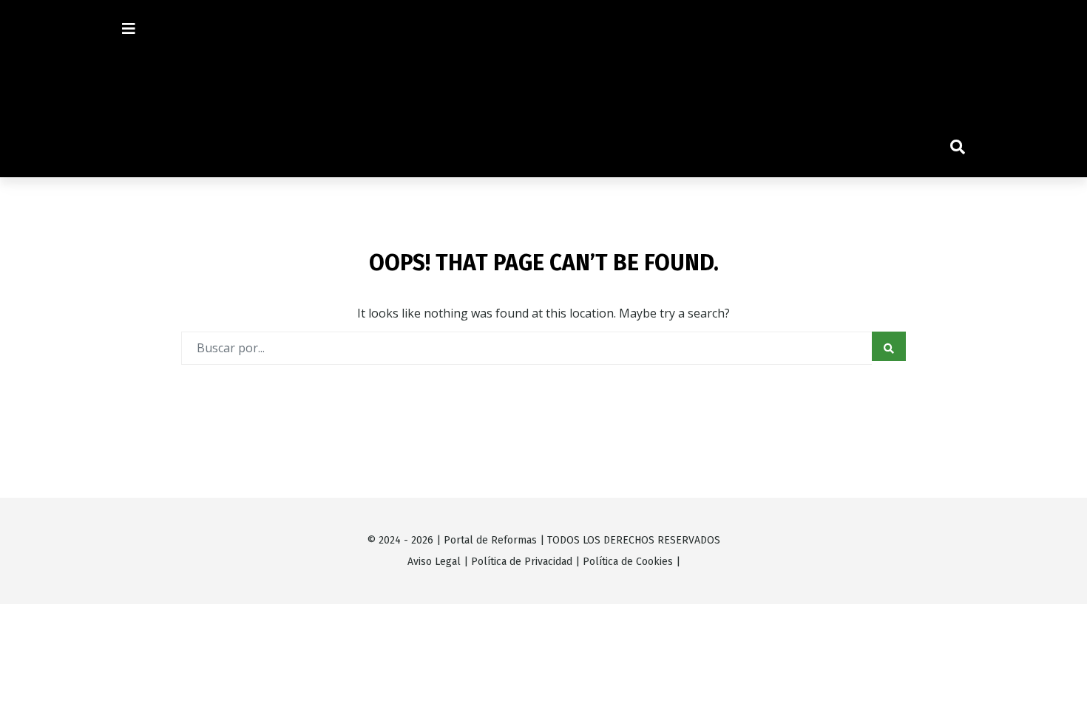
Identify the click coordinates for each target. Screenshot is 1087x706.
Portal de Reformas (490, 540)
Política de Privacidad (521, 561)
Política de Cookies (628, 561)
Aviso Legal (434, 561)
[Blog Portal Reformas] (543, 89)
